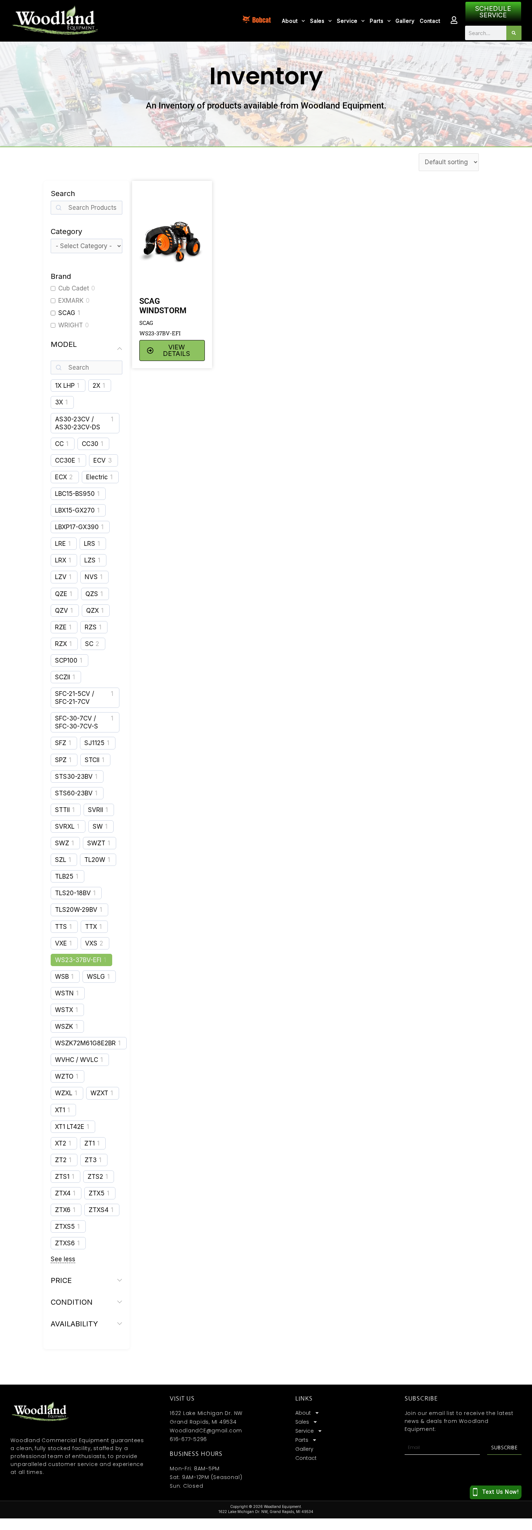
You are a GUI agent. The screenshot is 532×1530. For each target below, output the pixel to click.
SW (98, 826)
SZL (60, 859)
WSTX (64, 1009)
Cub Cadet (73, 288)
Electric (97, 477)
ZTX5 (97, 1193)
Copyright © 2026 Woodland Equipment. (266, 1506)
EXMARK (71, 300)
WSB (62, 976)
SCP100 (66, 660)
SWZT (96, 843)
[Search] (513, 33)
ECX (61, 477)
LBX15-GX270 (75, 510)
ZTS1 (62, 1176)
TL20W (94, 859)
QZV (61, 610)
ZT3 (91, 1160)
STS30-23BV (74, 776)
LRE (60, 543)
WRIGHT (70, 325)
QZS (91, 594)
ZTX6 (63, 1210)
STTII (62, 809)
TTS (61, 926)
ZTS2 (95, 1176)
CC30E (65, 460)
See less (63, 1259)
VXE (61, 943)
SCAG (66, 312)
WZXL (63, 1093)
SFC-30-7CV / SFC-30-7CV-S (76, 722)
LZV (61, 577)
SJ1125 (94, 743)
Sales (317, 21)
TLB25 (64, 876)
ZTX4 (63, 1193)
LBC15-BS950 (75, 493)
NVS (91, 577)
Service (347, 21)
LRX (60, 560)
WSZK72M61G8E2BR (85, 1043)
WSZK (64, 1026)
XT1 (60, 1110)
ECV (99, 460)
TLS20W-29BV (76, 909)
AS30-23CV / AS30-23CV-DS (77, 423)
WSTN (64, 993)
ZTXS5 (65, 1226)
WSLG (96, 976)
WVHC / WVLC (76, 1059)
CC (59, 443)
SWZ (62, 843)
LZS (90, 560)
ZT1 (89, 1143)
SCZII (62, 677)
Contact (430, 21)
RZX (61, 643)
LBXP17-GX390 (77, 527)
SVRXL (65, 826)
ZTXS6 (65, 1243)
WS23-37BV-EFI (78, 960)
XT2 (60, 1143)
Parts (377, 21)
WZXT (99, 1093)
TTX (91, 926)
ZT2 (61, 1160)
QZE (61, 594)
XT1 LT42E (69, 1126)
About (290, 21)
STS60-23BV (74, 793)
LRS (89, 543)
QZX (92, 610)
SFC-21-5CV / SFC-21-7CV (74, 697)
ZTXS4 (99, 1210)
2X (96, 385)
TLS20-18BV (73, 893)
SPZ (61, 760)
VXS (91, 943)
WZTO (64, 1076)
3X (59, 402)
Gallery (405, 21)
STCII (92, 760)
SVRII (95, 809)
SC (89, 643)
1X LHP (65, 385)
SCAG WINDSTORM (162, 306)
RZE (61, 627)
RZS (91, 627)
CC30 (90, 443)
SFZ (60, 743)
